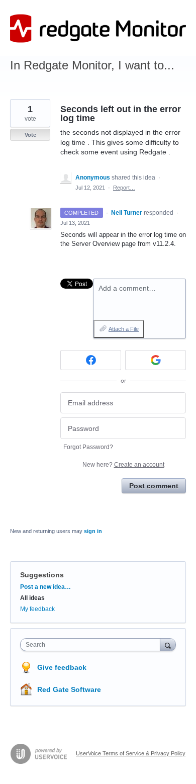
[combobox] (92, 644)
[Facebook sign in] (90, 360)
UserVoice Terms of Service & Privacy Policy (130, 753)
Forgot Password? (88, 447)
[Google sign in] (155, 360)
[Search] (168, 644)
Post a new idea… (45, 586)
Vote (30, 135)
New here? (123, 464)
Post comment (153, 486)
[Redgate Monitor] (98, 28)
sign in (93, 531)
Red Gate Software (69, 689)
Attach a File (124, 329)
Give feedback (61, 667)
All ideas (32, 597)
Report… (124, 188)
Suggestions (42, 575)
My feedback (37, 609)
